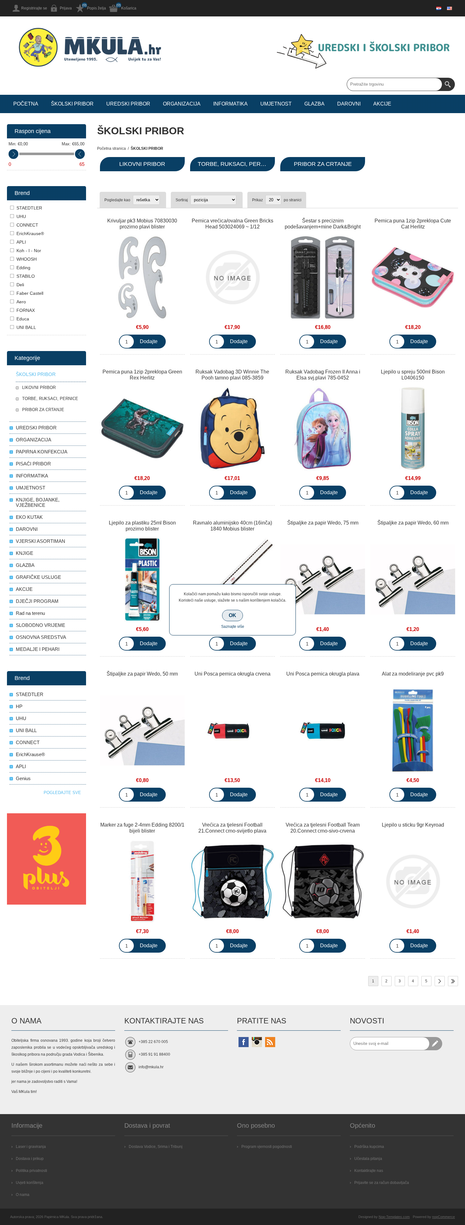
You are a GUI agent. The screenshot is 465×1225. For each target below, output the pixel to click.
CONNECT (27, 224)
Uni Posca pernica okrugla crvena (232, 673)
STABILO (25, 276)
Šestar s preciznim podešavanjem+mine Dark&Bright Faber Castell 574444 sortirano (323, 226)
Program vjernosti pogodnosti (266, 1146)
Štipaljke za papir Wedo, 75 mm (322, 522)
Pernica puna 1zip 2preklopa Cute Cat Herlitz (413, 223)
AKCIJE (24, 589)
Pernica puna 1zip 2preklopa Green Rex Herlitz (142, 374)
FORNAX (25, 310)
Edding (23, 267)
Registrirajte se (34, 8)
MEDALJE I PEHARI (37, 649)
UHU (21, 216)
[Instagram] (257, 1042)
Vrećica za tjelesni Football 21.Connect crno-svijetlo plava (232, 828)
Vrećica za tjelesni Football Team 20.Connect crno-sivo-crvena (323, 828)
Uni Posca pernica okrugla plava (322, 673)
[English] (449, 8)
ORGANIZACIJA (33, 439)
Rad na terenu (30, 613)
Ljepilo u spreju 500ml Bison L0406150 (413, 374)
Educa (22, 318)
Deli (20, 284)
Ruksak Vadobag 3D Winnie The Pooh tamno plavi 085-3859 (232, 374)
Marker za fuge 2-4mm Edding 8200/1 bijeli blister (142, 828)
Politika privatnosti (31, 1170)
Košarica (128, 8)
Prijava (66, 8)
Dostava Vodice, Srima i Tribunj (156, 1146)
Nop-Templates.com (394, 1217)
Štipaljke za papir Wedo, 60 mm (413, 522)
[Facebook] (244, 1042)
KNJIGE (24, 553)
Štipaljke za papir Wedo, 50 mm (142, 673)
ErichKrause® (30, 233)
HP (19, 706)
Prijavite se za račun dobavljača (381, 1182)
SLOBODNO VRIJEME (40, 625)
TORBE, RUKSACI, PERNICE (236, 164)
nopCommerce (443, 1217)
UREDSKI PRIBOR (36, 427)
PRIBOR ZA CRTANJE (323, 164)
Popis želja (96, 8)
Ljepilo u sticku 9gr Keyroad (413, 825)
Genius (23, 778)
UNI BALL (26, 327)
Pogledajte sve (62, 792)
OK (232, 615)
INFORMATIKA (32, 475)
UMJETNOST (30, 487)
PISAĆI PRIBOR (33, 463)
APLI (21, 242)
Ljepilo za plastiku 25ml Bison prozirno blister (142, 525)
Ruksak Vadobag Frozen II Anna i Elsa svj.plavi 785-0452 (322, 374)
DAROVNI (27, 529)
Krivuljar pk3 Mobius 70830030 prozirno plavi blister (142, 223)
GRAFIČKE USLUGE (38, 577)
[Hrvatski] (439, 8)
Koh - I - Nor (28, 250)
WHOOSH (26, 259)
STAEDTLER (29, 207)
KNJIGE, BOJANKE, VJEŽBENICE (37, 502)
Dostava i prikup (30, 1158)
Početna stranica (111, 148)
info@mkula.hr (151, 1067)
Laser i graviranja (31, 1146)
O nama (22, 1194)
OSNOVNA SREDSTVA (41, 637)
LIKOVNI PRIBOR (142, 164)
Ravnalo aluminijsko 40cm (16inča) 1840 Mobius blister (232, 525)
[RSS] (270, 1042)
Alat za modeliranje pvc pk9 (413, 673)
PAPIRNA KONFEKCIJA (41, 451)
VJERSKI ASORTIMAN (40, 541)
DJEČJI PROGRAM (37, 601)
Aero (21, 301)
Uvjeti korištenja (29, 1182)
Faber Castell (29, 293)
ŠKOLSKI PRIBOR (36, 374)
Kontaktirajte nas (368, 1170)
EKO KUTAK (29, 517)
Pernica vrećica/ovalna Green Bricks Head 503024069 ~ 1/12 (232, 223)
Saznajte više (232, 626)
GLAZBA (25, 565)
